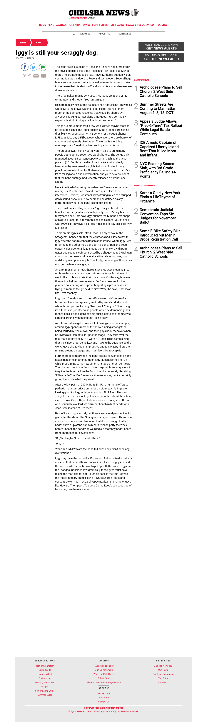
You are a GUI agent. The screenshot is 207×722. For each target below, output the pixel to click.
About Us (85, 33)
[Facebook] (24, 67)
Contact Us (125, 33)
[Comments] (42, 67)
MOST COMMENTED (144, 185)
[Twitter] (33, 67)
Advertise (104, 33)
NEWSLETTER (167, 3)
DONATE (183, 3)
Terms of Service (94, 711)
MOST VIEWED (141, 80)
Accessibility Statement (128, 711)
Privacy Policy (109, 711)
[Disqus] (74, 534)
